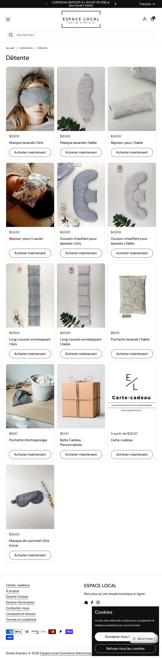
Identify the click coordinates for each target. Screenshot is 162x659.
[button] (152, 19)
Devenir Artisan (17, 597)
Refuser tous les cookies (125, 648)
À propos (12, 591)
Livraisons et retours (20, 614)
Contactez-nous (17, 608)
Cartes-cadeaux (18, 585)
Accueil (10, 48)
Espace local (49, 653)
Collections (26, 48)
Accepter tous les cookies (125, 636)
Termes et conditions (21, 619)
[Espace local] (81, 19)
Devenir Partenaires (20, 602)
